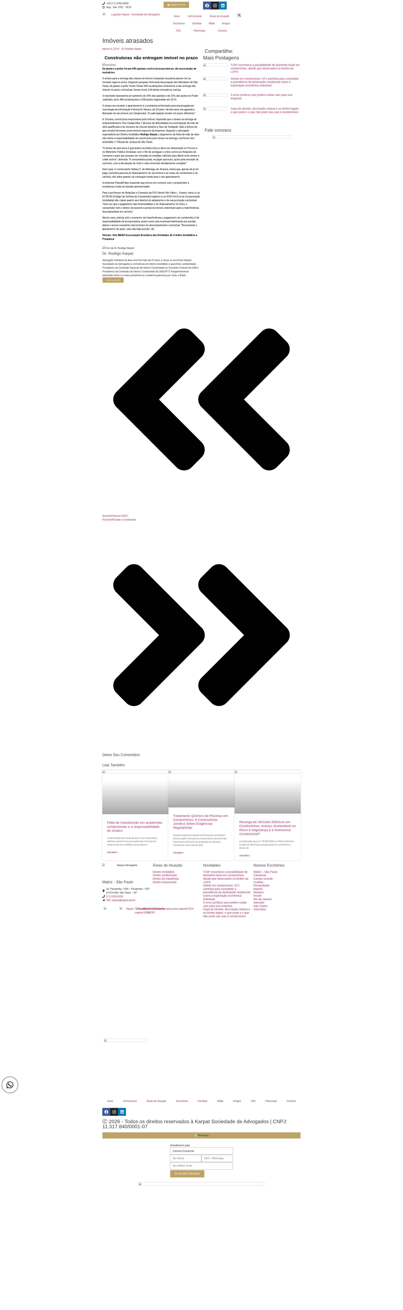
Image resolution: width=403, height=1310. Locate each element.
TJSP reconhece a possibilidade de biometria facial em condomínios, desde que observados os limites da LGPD (265, 68)
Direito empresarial (164, 882)
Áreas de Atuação (219, 16)
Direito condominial (165, 875)
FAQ (178, 30)
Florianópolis (261, 885)
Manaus (258, 892)
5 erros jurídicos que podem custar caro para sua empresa (225, 904)
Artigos (226, 23)
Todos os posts (113, 280)
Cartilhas (197, 23)
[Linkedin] (223, 5)
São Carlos (260, 906)
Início (177, 16)
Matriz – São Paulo (265, 871)
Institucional (195, 16)
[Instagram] (215, 5)
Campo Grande (263, 878)
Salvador (259, 902)
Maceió (258, 889)
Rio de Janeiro (262, 899)
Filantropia (199, 30)
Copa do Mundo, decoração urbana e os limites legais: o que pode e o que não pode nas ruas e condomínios (265, 110)
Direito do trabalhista (166, 878)
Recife (257, 895)
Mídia (212, 23)
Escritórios (179, 23)
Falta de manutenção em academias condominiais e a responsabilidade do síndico (134, 826)
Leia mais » (112, 852)
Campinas (259, 875)
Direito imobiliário (163, 871)
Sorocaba (259, 909)
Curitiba (258, 882)
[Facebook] (207, 5)
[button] (239, 15)
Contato (222, 30)
